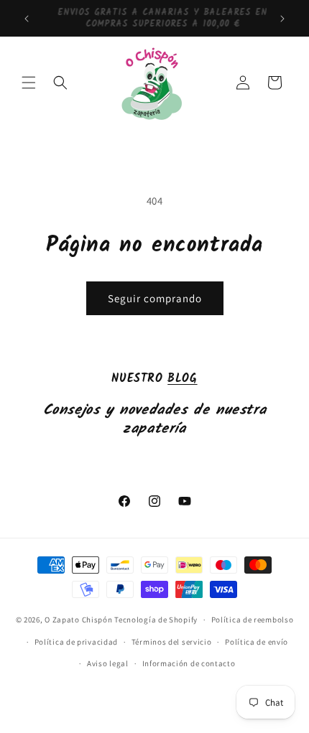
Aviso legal (108, 663)
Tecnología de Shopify (156, 620)
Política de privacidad (76, 642)
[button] (29, 82)
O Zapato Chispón (78, 620)
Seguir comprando (155, 298)
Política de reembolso (252, 620)
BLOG (182, 379)
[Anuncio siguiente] (282, 18)
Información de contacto (189, 663)
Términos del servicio (172, 642)
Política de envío (256, 642)
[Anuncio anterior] (26, 18)
